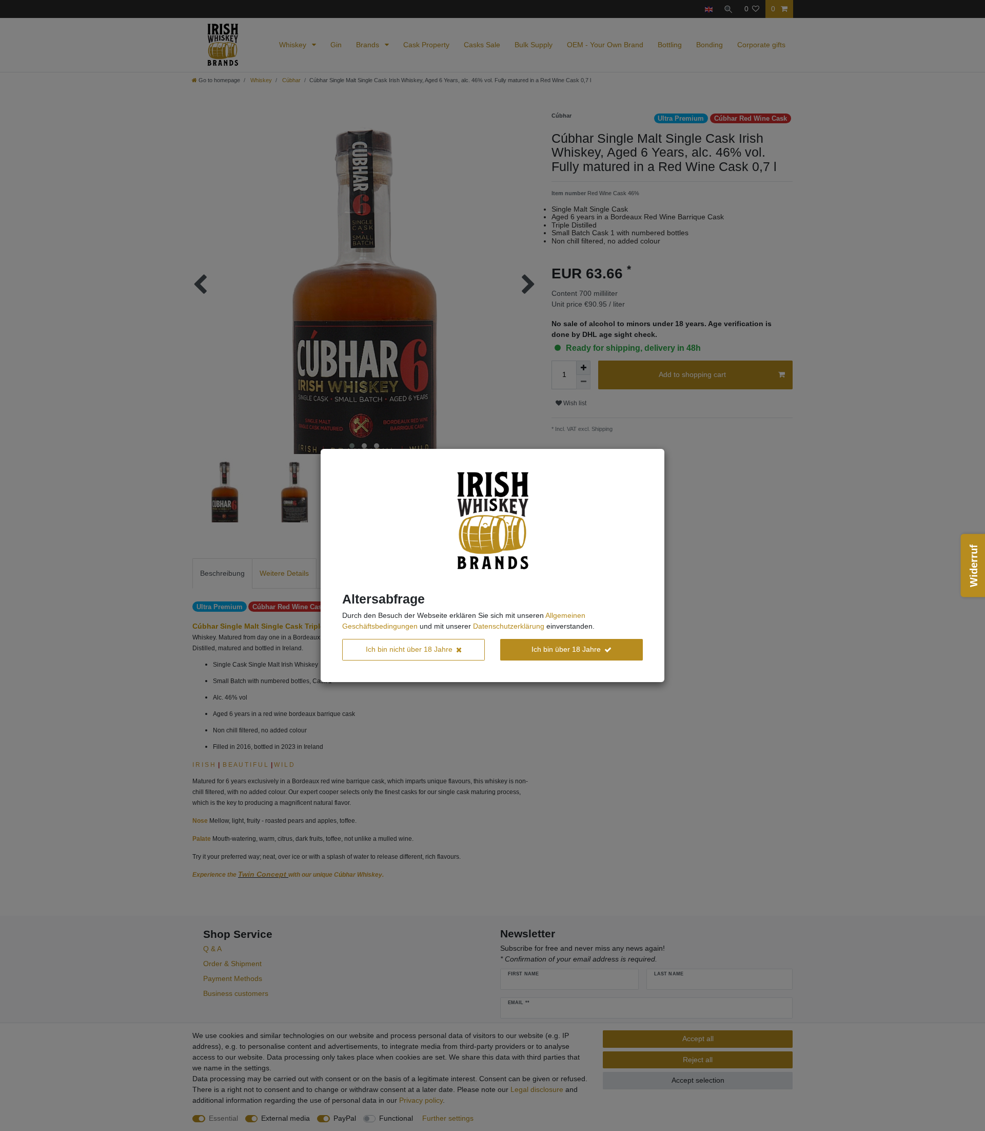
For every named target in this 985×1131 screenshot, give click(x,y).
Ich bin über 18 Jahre (566, 649)
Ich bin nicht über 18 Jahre (409, 649)
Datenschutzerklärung (508, 626)
